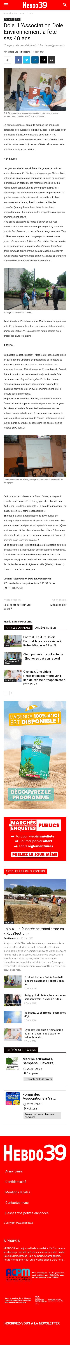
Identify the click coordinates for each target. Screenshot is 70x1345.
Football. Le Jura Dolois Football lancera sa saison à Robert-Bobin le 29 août (42, 641)
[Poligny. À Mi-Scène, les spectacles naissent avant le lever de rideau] (13, 1000)
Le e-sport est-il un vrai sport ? (17, 606)
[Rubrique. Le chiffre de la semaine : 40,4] (13, 1017)
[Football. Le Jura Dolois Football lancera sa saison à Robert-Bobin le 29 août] (13, 641)
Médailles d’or (58, 604)
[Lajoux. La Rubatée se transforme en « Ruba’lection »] (35, 902)
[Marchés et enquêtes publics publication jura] (35, 860)
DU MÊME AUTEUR (45, 627)
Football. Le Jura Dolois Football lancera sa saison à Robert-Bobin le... (44, 981)
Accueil (7, 13)
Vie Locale (19, 13)
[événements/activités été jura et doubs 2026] (35, 808)
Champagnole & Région (12, 662)
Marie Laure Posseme (19, 51)
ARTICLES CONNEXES (18, 627)
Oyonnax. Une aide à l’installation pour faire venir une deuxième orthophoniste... (43, 1034)
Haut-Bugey (10, 680)
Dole (30, 13)
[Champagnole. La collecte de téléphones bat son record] (13, 658)
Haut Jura (9, 922)
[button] (65, 5)
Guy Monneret (11, 938)
